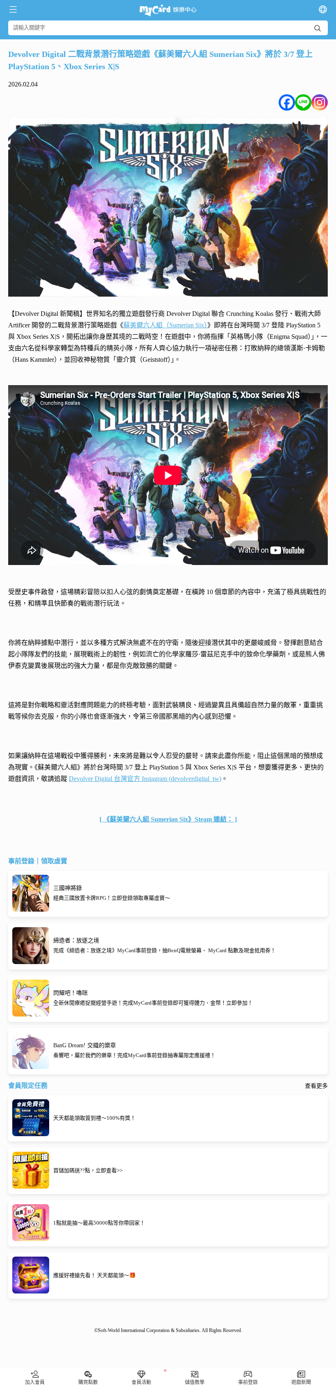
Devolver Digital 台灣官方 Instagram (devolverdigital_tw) (145, 778)
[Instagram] (319, 102)
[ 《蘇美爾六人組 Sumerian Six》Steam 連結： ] (168, 819)
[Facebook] (287, 102)
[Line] (303, 102)
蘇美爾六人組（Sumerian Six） (165, 325)
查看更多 (316, 1086)
